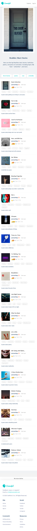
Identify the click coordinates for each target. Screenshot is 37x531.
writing (10, 185)
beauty (28, 129)
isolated (15, 129)
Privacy (21, 519)
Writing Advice (6, 519)
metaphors (22, 226)
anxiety (26, 360)
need (9, 322)
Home (4, 503)
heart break (24, 282)
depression (29, 263)
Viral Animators (7, 524)
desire (23, 110)
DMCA (21, 527)
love (9, 110)
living (19, 322)
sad (24, 459)
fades (27, 400)
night (9, 304)
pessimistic (11, 459)
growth (10, 419)
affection (21, 129)
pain (16, 382)
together (27, 148)
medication (11, 360)
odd (14, 245)
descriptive (11, 204)
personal (30, 459)
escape (23, 185)
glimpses (10, 226)
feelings (29, 110)
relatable (25, 438)
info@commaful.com (14, 492)
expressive (29, 226)
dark (23, 263)
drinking (10, 263)
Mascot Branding (7, 521)
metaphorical (26, 204)
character (18, 204)
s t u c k (15, 148)
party (19, 304)
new (23, 76)
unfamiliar (31, 76)
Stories (4, 506)
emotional (16, 185)
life (16, 226)
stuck (21, 148)
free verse (30, 91)
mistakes (17, 263)
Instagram (22, 511)
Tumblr (21, 508)
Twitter (21, 506)
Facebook (22, 503)
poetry (16, 76)
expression (21, 167)
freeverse (22, 91)
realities (10, 382)
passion (25, 341)
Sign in (4, 508)
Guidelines (22, 524)
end (18, 400)
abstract (4, 207)
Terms (21, 521)
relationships (16, 110)
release (29, 185)
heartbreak (15, 282)
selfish (28, 245)
